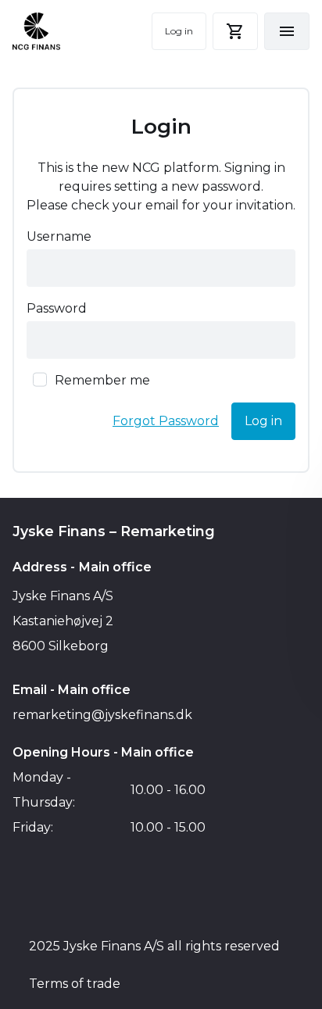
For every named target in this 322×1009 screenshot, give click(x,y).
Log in (179, 31)
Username (59, 236)
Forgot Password (166, 420)
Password (57, 308)
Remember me (102, 380)
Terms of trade (74, 983)
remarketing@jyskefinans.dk (102, 714)
